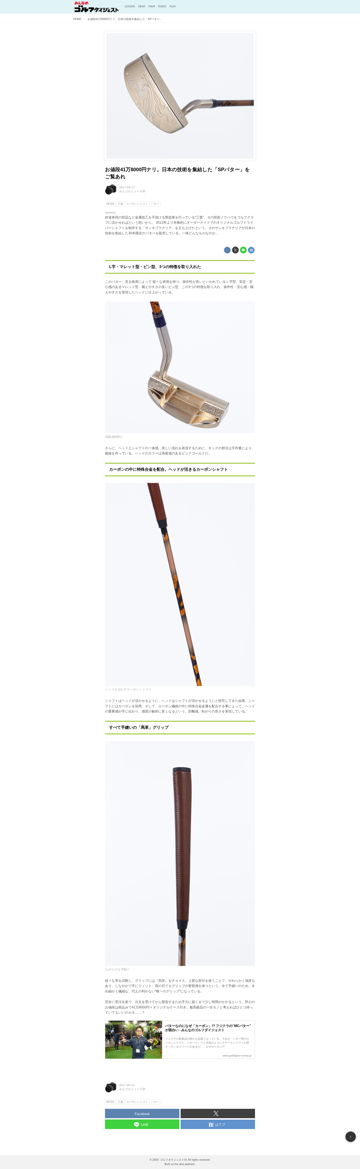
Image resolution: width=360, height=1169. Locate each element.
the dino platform (185, 1164)
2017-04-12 (127, 187)
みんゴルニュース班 (132, 191)
